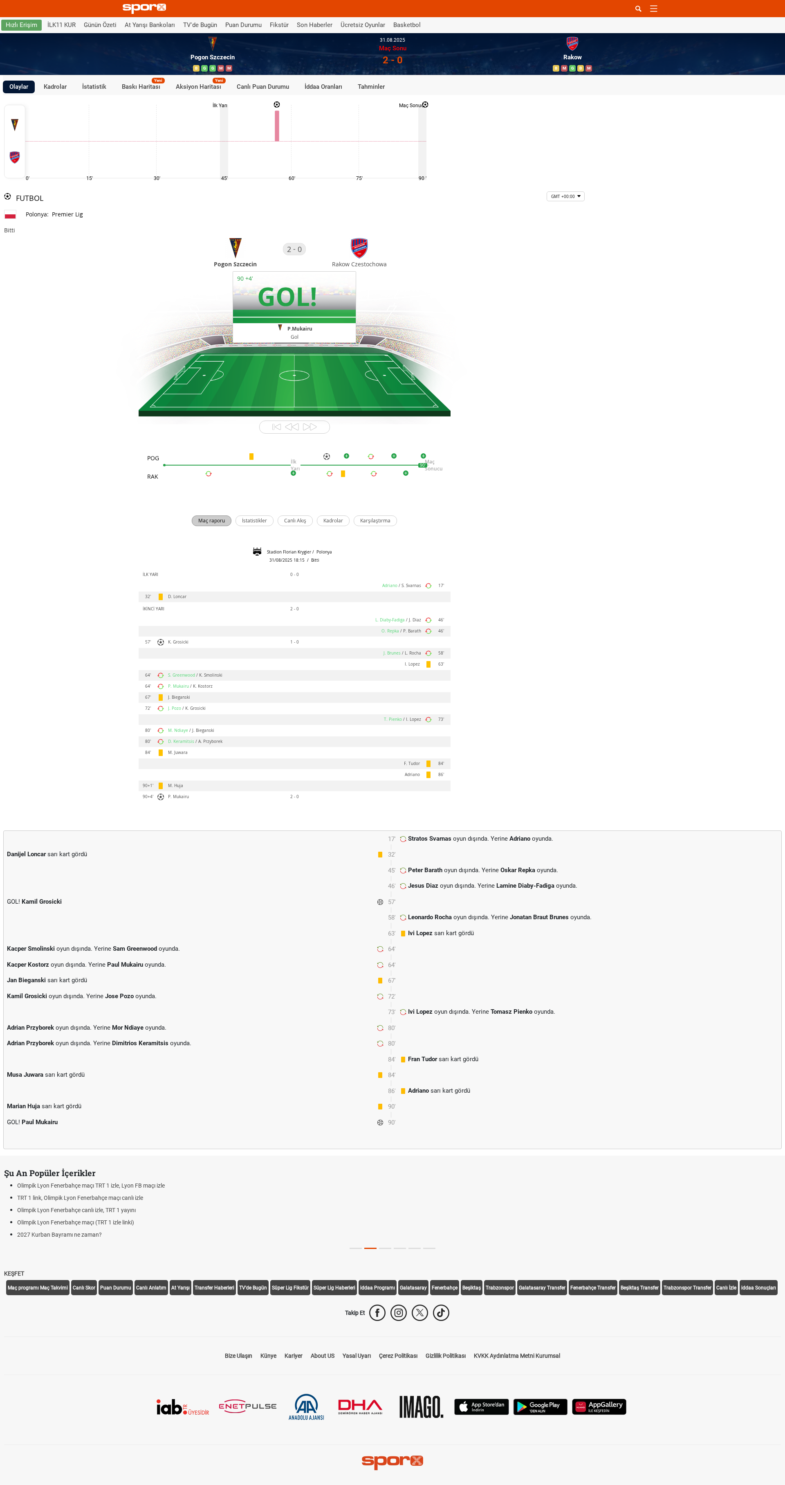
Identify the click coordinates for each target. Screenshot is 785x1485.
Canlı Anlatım (151, 1288)
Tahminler (371, 86)
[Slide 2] (385, 1248)
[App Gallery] (599, 1406)
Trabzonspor (500, 1288)
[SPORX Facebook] (377, 1313)
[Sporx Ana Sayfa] (146, 9)
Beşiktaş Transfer (640, 1288)
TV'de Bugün (200, 25)
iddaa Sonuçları (758, 1288)
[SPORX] (392, 1463)
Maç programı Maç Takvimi (38, 1288)
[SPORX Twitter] (420, 1313)
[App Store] (481, 1406)
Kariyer (294, 1355)
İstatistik (94, 86)
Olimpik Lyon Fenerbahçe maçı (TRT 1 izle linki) (75, 1222)
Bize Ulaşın (238, 1355)
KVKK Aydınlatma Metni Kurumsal (517, 1355)
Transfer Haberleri (214, 1288)
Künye (268, 1355)
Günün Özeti (100, 25)
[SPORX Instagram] (399, 1313)
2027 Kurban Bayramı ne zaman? (59, 1234)
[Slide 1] (370, 1248)
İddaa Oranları (323, 86)
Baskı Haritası (142, 85)
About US (322, 1355)
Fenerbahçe (445, 1288)
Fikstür (279, 25)
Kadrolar (55, 86)
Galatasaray (413, 1288)
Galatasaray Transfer (542, 1288)
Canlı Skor (84, 1288)
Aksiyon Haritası (199, 85)
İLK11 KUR (61, 25)
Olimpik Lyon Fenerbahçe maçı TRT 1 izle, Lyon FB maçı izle (91, 1185)
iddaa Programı (377, 1288)
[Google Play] (540, 1406)
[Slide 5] (429, 1248)
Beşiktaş (471, 1288)
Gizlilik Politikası (446, 1355)
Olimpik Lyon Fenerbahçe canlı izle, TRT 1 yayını (76, 1210)
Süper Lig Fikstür (290, 1288)
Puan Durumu (243, 25)
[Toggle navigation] (653, 9)
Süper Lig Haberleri (334, 1288)
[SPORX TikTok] (441, 1313)
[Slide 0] (356, 1248)
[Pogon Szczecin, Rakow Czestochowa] (14, 141)
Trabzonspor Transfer (687, 1288)
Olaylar (18, 86)
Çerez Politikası (398, 1355)
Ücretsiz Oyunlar (363, 25)
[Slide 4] (414, 1248)
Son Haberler (314, 25)
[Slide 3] (400, 1248)
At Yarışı (180, 1288)
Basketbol (407, 25)
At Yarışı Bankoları (150, 25)
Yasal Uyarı (357, 1355)
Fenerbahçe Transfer (593, 1288)
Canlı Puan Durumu (263, 86)
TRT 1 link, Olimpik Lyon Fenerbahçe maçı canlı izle (80, 1198)
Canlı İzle (726, 1288)
